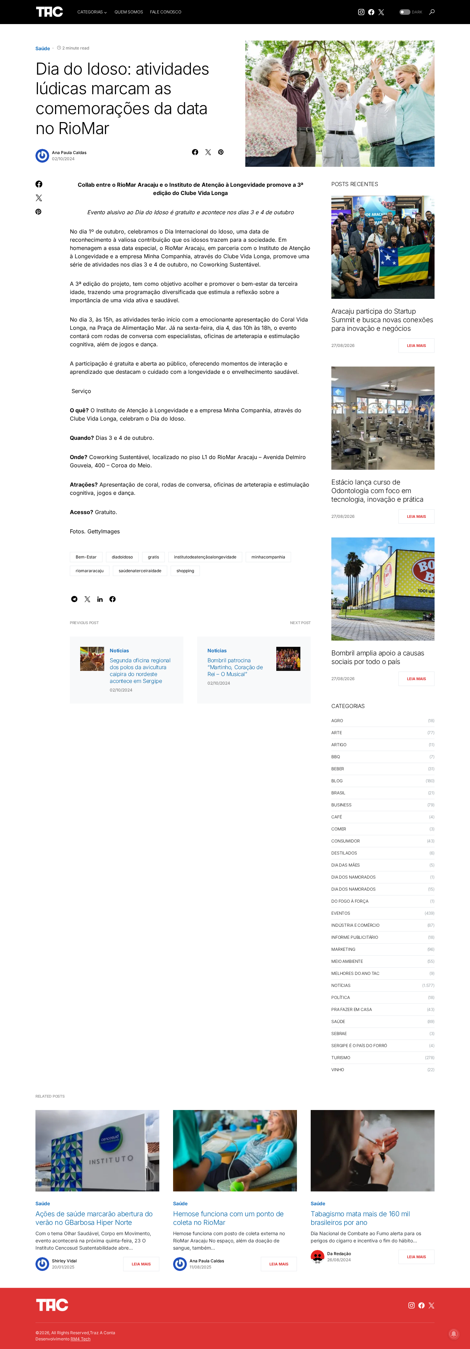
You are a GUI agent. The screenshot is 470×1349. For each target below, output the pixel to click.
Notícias (119, 650)
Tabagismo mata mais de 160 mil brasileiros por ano (360, 1218)
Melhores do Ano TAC (355, 973)
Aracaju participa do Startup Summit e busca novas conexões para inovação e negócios (382, 320)
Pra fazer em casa (351, 1009)
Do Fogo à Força (349, 901)
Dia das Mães (345, 865)
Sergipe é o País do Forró (359, 1045)
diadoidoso (122, 556)
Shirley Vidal (64, 1260)
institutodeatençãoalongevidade (205, 556)
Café (336, 816)
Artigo (338, 744)
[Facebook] (371, 12)
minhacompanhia (268, 556)
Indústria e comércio (355, 925)
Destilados (344, 853)
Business (341, 804)
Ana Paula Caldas (69, 152)
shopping (185, 570)
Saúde (42, 48)
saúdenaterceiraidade (140, 570)
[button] (410, 12)
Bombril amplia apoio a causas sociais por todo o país (377, 657)
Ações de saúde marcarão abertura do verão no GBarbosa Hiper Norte (94, 1218)
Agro (337, 720)
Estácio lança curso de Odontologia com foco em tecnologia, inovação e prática (377, 490)
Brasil (338, 792)
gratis (153, 556)
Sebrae (339, 1033)
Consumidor (345, 841)
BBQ (335, 756)
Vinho (337, 1069)
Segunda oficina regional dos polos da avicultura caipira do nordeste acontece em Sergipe (140, 670)
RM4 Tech (80, 1338)
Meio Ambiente (347, 961)
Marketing (343, 949)
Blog (336, 780)
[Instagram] (361, 12)
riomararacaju (90, 570)
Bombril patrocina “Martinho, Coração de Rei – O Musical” (235, 667)
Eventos (340, 913)
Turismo (340, 1057)
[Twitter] (381, 12)
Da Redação (339, 1253)
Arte (336, 732)
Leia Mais (416, 345)
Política (340, 997)
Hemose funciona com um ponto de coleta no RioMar (228, 1218)
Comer (338, 828)
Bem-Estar (86, 556)
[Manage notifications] (453, 1333)
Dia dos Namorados (353, 877)
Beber (337, 768)
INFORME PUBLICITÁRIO (354, 937)
